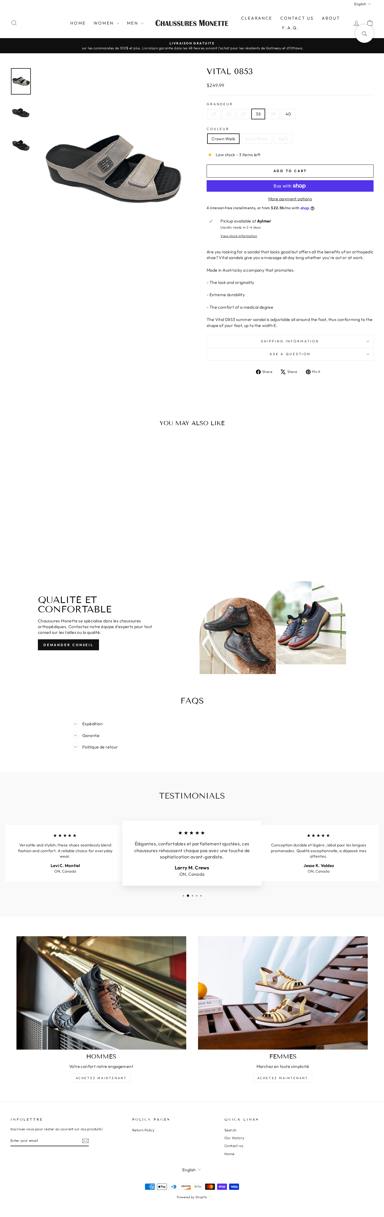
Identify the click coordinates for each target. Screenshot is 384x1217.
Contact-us (233, 1145)
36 (228, 113)
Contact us (297, 18)
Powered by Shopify (192, 1197)
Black (283, 138)
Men (133, 23)
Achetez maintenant (101, 1078)
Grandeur (220, 104)
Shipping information (290, 341)
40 (288, 113)
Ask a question (290, 354)
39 (273, 113)
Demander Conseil (68, 645)
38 (258, 113)
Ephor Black (256, 138)
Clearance (256, 18)
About (331, 18)
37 (243, 113)
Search (230, 1130)
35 (214, 113)
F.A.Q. (290, 27)
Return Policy (143, 1130)
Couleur (218, 129)
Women (104, 23)
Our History (234, 1138)
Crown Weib (223, 138)
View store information (238, 236)
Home (78, 23)
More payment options (290, 198)
